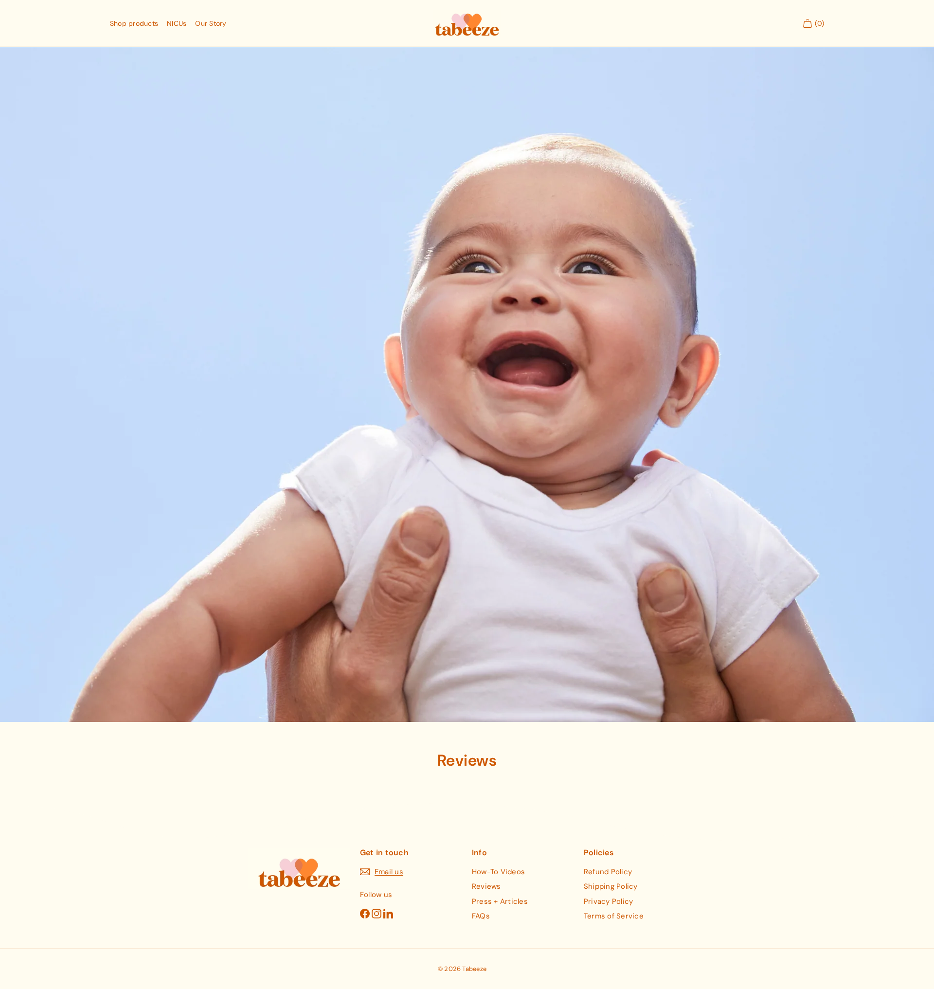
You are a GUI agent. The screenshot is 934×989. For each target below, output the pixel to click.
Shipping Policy (611, 886)
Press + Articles (500, 901)
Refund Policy (608, 872)
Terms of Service (614, 916)
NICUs (176, 23)
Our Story (210, 23)
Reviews (486, 886)
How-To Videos (498, 872)
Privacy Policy (608, 901)
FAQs (481, 916)
